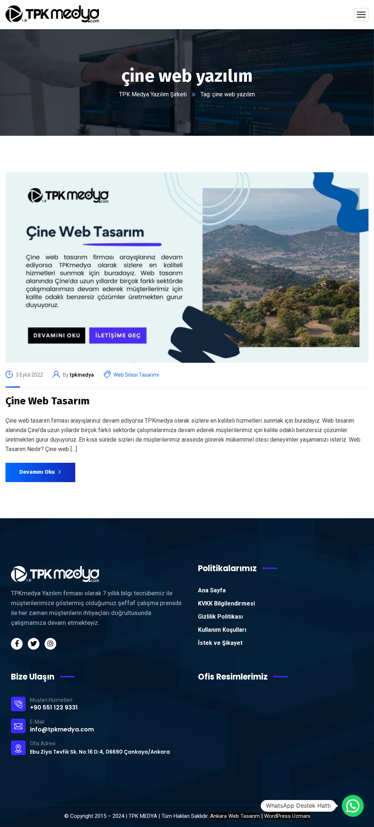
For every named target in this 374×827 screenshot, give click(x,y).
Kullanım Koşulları (222, 629)
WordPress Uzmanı (287, 816)
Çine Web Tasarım (47, 401)
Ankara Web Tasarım (235, 816)
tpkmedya (82, 375)
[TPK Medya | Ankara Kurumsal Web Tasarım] (52, 14)
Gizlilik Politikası (220, 616)
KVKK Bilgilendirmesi (226, 603)
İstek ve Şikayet (220, 642)
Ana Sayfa (212, 590)
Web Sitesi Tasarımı (136, 375)
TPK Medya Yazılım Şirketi (153, 94)
